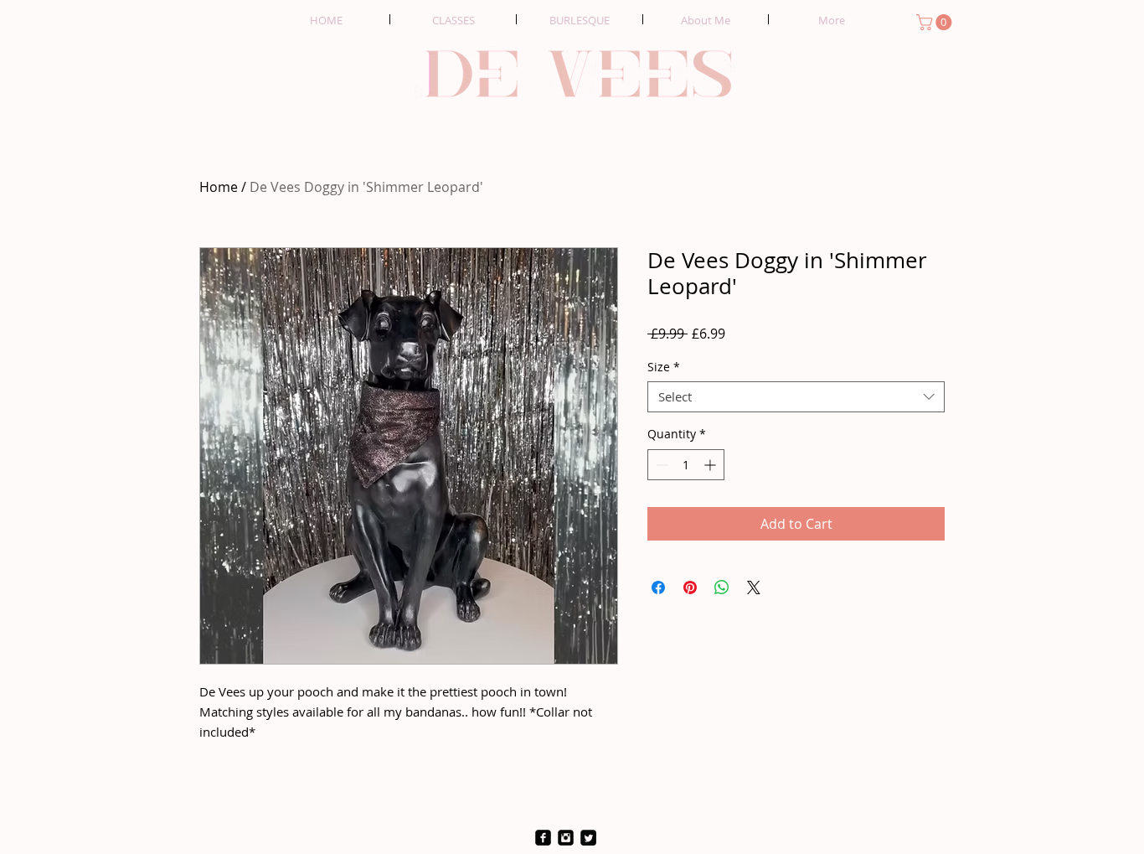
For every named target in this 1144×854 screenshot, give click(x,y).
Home (218, 187)
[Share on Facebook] (658, 587)
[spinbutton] (686, 464)
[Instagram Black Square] (566, 838)
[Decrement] (660, 464)
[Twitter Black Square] (588, 838)
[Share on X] (754, 587)
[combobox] (796, 397)
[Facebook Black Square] (543, 838)
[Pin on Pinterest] (690, 587)
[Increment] (711, 464)
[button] (936, 22)
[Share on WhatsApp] (722, 587)
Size (663, 367)
